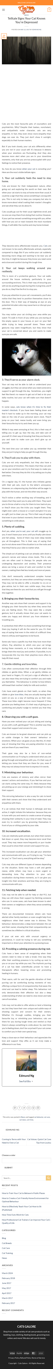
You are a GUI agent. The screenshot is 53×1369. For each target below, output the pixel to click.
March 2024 (7, 1273)
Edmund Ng (36, 29)
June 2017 (6, 1283)
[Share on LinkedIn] (38, 1108)
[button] (3, 10)
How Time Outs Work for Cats (15, 1214)
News (26, 15)
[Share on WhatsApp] (15, 1108)
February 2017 (8, 1303)
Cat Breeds (7, 1243)
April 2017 (6, 1293)
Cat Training (7, 1253)
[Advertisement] (26, 93)
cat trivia (30, 1120)
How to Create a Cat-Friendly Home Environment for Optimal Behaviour (25, 1200)
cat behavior (38, 1117)
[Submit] (48, 1177)
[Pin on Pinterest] (33, 1108)
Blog (4, 1238)
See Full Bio (25, 1081)
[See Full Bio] (32, 1081)
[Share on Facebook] (19, 1108)
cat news (22, 1120)
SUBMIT (9, 1167)
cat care (47, 1117)
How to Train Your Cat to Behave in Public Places (23, 1193)
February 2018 (8, 1278)
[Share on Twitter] (24, 1108)
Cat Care (6, 1248)
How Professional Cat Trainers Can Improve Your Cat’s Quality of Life (26, 1221)
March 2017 (7, 1298)
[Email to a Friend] (29, 1108)
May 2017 (6, 1288)
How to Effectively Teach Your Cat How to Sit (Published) (21, 1208)
